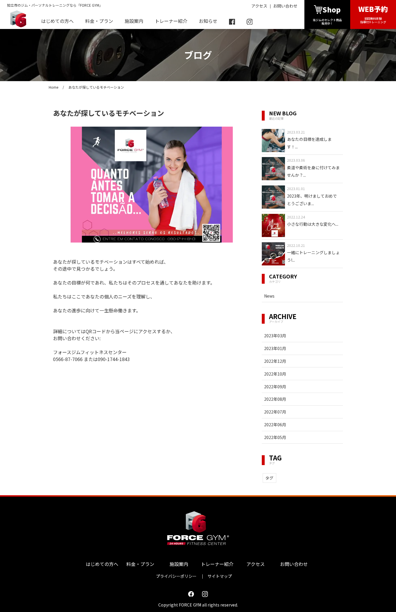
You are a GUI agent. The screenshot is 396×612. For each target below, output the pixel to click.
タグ (269, 478)
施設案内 (134, 20)
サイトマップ (220, 576)
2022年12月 (275, 361)
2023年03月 (275, 335)
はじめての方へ (57, 20)
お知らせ (208, 20)
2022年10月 (275, 374)
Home (53, 87)
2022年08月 (275, 399)
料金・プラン (99, 20)
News (269, 296)
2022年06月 (275, 424)
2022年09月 (275, 386)
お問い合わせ (285, 6)
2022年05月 (275, 437)
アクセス (259, 6)
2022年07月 (275, 412)
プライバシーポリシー (176, 576)
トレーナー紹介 (171, 20)
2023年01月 (275, 348)
